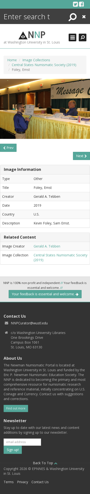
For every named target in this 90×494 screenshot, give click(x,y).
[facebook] (81, 4)
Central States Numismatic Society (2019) (44, 64)
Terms (9, 482)
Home (12, 60)
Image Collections (36, 60)
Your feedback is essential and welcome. (44, 294)
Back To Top (43, 463)
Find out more (15, 408)
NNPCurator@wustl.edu (29, 323)
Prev (9, 147)
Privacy (22, 482)
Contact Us (40, 482)
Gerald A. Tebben (47, 246)
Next (80, 156)
